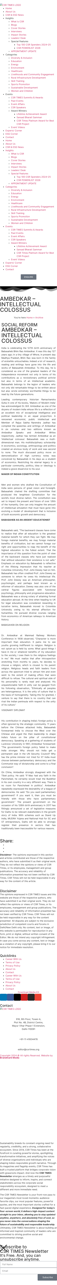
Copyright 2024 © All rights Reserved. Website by (26, 1056)
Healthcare (16, 71)
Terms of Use (13, 962)
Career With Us (13, 959)
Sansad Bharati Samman (29, 117)
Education (16, 61)
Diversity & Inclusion (21, 57)
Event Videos (18, 127)
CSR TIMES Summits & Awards (27, 97)
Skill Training (17, 81)
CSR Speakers (18, 107)
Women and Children (22, 91)
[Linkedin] (3, 997)
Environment (17, 67)
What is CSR (17, 21)
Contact (10, 137)
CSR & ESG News (15, 14)
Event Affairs (18, 104)
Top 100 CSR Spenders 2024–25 (34, 44)
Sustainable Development (24, 87)
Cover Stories (18, 28)
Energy (14, 64)
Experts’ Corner (14, 130)
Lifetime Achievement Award (32, 114)
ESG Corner (12, 133)
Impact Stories (18, 34)
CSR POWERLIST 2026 (28, 48)
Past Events (17, 100)
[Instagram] (31, 997)
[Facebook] (10, 997)
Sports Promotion (20, 84)
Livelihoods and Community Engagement (32, 74)
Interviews (16, 31)
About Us (10, 11)
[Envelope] (38, 997)
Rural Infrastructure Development (28, 77)
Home (9, 8)
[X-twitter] (17, 997)
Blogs (14, 24)
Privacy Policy (13, 965)
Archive (39, 317)
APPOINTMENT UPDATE (23, 51)
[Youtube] (24, 997)
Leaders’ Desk (18, 38)
